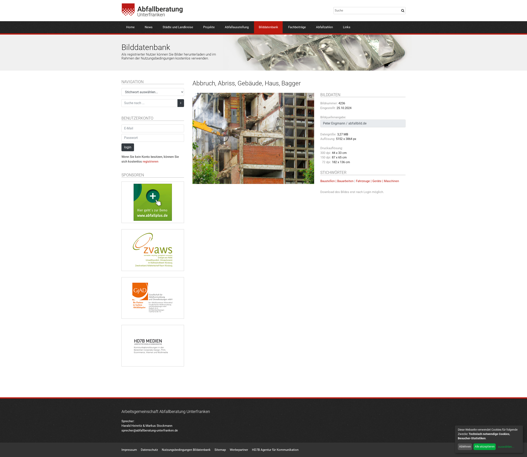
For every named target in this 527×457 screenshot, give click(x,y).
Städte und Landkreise (178, 27)
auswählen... (506, 446)
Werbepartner (239, 450)
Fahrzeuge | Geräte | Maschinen (377, 181)
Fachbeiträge (297, 27)
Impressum (129, 450)
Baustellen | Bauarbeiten (336, 181)
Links (346, 27)
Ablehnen (465, 446)
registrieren (150, 161)
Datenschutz (149, 450)
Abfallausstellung (237, 27)
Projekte (209, 27)
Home (130, 27)
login (127, 147)
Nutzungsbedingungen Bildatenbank (186, 450)
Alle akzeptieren (485, 446)
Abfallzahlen (324, 27)
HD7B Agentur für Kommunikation (275, 450)
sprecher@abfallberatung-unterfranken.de (149, 430)
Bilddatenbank (268, 27)
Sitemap (220, 450)
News (149, 27)
